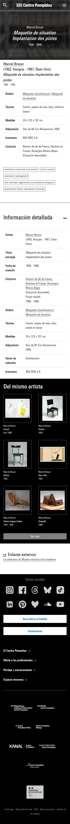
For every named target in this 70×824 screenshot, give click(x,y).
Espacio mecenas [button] (13, 679)
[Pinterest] (22, 606)
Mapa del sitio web (24, 809)
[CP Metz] (26, 729)
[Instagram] (9, 591)
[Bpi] (24, 709)
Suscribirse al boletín (35, 619)
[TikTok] (60, 591)
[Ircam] (48, 709)
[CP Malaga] (45, 729)
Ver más (35, 536)
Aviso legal (9, 809)
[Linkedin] (9, 606)
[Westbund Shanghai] (50, 749)
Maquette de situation (38, 314)
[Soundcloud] (47, 606)
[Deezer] (35, 606)
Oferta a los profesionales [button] (18, 660)
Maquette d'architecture (36, 93)
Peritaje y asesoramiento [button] (17, 670)
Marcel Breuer (13, 64)
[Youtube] (60, 606)
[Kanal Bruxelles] (24, 749)
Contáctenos (35, 631)
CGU (36, 809)
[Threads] (35, 591)
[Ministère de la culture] (35, 792)
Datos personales (47, 809)
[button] (35, 218)
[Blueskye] (47, 591)
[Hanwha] (35, 768)
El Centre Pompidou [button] (15, 650)
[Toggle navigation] (64, 5)
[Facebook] (22, 591)
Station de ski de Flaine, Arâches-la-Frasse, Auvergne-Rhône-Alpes (42, 283)
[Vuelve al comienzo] (62, 816)
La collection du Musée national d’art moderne (29, 559)
